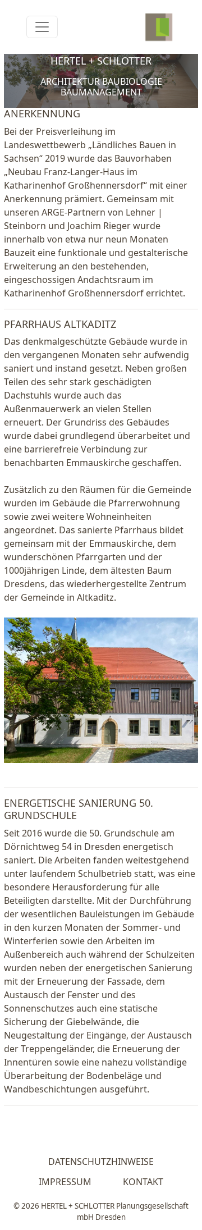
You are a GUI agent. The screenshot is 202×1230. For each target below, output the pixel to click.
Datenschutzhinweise (101, 1161)
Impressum (65, 1182)
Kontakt (143, 1182)
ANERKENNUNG (42, 113)
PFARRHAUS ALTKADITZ (60, 324)
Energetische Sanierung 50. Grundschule (78, 809)
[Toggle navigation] (42, 27)
